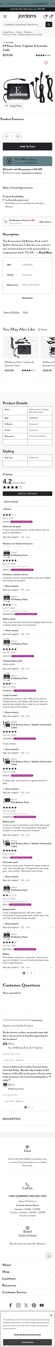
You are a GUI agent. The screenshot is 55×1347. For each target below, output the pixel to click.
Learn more (36, 1019)
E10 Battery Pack (20, 802)
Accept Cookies (27, 1342)
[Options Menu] (51, 537)
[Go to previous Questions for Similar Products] (22, 1107)
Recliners (28, 32)
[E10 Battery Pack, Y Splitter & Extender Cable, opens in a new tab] (6, 725)
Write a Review (27, 493)
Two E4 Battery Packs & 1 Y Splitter (25, 1047)
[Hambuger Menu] (6, 16)
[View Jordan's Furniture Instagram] (17, 1305)
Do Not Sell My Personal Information (27, 1334)
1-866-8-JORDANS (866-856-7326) (27, 1196)
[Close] (51, 1315)
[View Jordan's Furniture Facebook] (10, 1305)
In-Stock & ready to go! (17, 199)
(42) (49, 55)
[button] (41, 55)
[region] (27, 1329)
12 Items (42, 329)
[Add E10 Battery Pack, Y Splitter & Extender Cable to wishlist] (33, 341)
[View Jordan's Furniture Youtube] (41, 1305)
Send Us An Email (28, 1235)
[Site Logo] (27, 16)
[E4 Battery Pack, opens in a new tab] (6, 554)
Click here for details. (31, 172)
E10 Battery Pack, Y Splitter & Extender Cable (31, 726)
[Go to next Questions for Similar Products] (33, 1107)
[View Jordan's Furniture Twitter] (25, 1305)
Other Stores (45, 221)
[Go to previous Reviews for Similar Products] (20, 973)
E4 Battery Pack (19, 555)
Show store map (15, 223)
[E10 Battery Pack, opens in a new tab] (6, 801)
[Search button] (49, 24)
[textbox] (15, 1005)
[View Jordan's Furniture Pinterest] (33, 1305)
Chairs (19, 32)
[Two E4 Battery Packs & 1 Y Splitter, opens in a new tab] (5, 1046)
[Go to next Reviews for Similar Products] (34, 973)
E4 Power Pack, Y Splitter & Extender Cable (22, 34)
